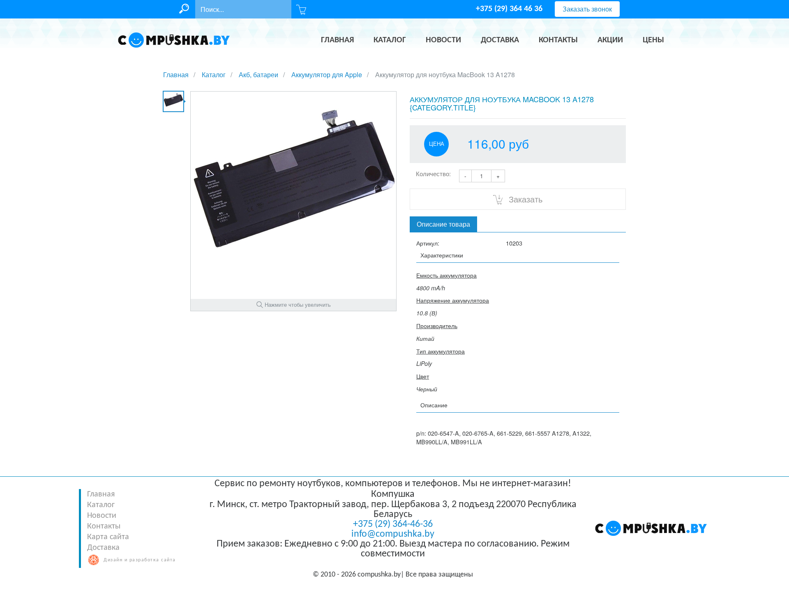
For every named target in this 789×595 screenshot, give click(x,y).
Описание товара (443, 224)
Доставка (103, 548)
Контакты (103, 526)
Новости (101, 516)
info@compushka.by (392, 534)
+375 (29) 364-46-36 (393, 524)
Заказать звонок (587, 9)
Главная (101, 494)
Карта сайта (108, 537)
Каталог (101, 505)
